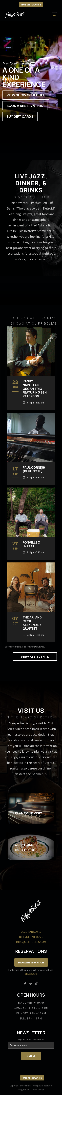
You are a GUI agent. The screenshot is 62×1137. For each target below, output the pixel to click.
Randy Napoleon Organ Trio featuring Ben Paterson (35, 388)
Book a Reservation (25, 106)
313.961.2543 (31, 973)
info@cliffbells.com (31, 942)
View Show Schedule (26, 95)
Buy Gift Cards (20, 116)
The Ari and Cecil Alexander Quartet (32, 623)
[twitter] (30, 983)
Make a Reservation (31, 4)
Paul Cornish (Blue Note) (34, 469)
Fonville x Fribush (31, 544)
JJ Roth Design (37, 1089)
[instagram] (36, 983)
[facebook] (25, 983)
